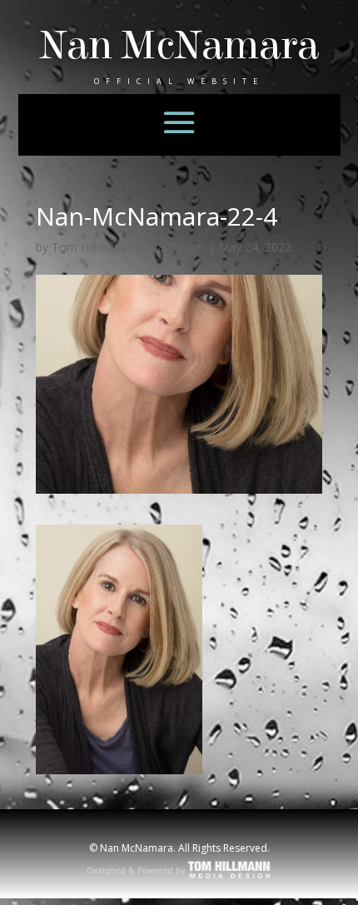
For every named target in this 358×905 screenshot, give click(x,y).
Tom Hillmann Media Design (128, 247)
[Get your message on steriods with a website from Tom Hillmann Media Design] (179, 876)
